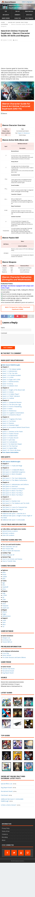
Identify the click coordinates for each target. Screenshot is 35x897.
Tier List (17, 11)
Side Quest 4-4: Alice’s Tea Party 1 (12, 491)
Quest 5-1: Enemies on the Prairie (12, 431)
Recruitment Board (8, 671)
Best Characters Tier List (9, 546)
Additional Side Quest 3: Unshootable (13, 520)
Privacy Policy (6, 828)
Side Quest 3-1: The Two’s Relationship (14, 478)
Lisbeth (4, 576)
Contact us (5, 834)
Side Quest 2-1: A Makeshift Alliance (13, 470)
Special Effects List (6, 784)
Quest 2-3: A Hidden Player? (10, 394)
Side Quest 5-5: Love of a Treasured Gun (14, 507)
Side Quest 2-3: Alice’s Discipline (12, 474)
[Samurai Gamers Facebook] (7, 853)
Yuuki (4, 599)
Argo (3, 593)
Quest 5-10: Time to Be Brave (11, 450)
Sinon (4, 604)
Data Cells (29, 14)
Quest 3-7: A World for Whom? (11, 415)
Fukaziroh (5, 606)
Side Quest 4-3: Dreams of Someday (13, 488)
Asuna (4, 574)
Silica (3, 624)
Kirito (4, 572)
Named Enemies (6, 18)
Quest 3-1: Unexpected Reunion (12, 402)
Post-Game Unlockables (10, 452)
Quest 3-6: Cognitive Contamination (13, 413)
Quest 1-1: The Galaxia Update (11, 369)
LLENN (4, 595)
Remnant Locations (8, 533)
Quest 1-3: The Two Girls (9, 373)
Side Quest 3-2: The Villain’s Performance (14, 480)
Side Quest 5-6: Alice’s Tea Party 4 (12, 509)
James (16, 40)
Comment (4, 333)
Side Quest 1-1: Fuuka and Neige (12, 466)
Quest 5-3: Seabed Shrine (10, 436)
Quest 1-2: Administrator (9, 371)
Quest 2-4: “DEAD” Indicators (11, 396)
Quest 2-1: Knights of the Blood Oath (13, 390)
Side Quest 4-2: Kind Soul (10, 486)
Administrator (6, 616)
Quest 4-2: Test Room (9, 421)
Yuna (3, 622)
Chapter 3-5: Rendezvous (24, 133)
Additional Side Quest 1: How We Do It (14, 513)
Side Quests (6, 14)
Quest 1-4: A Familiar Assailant (11, 375)
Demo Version (6, 655)
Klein (3, 579)
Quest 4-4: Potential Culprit (10, 425)
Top (6, 11)
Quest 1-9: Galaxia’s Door (10, 386)
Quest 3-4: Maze (7, 408)
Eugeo (4, 614)
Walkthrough (29, 11)
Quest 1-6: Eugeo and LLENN (11, 379)
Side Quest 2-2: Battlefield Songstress (13, 472)
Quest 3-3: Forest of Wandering (11, 406)
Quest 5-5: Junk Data (8, 440)
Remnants (17, 14)
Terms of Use (5, 831)
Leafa (4, 620)
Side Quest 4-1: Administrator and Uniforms (15, 484)
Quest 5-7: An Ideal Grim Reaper (12, 444)
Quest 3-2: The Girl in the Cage (11, 404)
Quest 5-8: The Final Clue (10, 446)
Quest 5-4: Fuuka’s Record (10, 438)
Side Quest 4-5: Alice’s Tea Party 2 (12, 493)
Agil (3, 583)
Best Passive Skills (7, 548)
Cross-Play (5, 653)
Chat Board (4, 795)
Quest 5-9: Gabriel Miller (9, 448)
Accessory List (6, 640)
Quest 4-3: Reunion (8, 423)
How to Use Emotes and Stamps (12, 559)
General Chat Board (8, 669)
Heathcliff (5, 587)
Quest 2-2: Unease (8, 392)
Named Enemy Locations (10, 531)
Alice (3, 585)
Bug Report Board (7, 673)
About (3, 840)
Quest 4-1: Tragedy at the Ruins (12, 419)
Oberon (4, 612)
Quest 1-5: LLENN (7, 377)
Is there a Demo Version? (8, 805)
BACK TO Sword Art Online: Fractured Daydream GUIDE (17, 308)
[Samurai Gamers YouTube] (21, 853)
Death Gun (5, 608)
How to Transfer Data (9, 561)
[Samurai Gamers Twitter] (14, 853)
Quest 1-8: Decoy (7, 384)
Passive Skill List (7, 642)
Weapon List (6, 638)
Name (3, 327)
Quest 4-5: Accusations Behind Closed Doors (16, 427)
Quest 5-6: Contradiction (9, 442)
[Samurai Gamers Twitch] (28, 853)
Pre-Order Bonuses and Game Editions (14, 657)
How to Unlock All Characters (11, 551)
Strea (4, 589)
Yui (3, 626)
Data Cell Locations (8, 535)
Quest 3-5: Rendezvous (9, 411)
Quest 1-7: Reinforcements (10, 381)
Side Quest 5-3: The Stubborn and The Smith (15, 503)
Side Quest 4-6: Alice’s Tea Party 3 (12, 495)
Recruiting (4, 837)
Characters (17, 18)
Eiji (3, 597)
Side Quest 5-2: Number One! (11, 501)
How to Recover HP (8, 555)
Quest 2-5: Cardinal (8, 398)
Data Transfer (29, 18)
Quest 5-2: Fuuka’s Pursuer (10, 433)
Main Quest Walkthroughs (11, 365)
